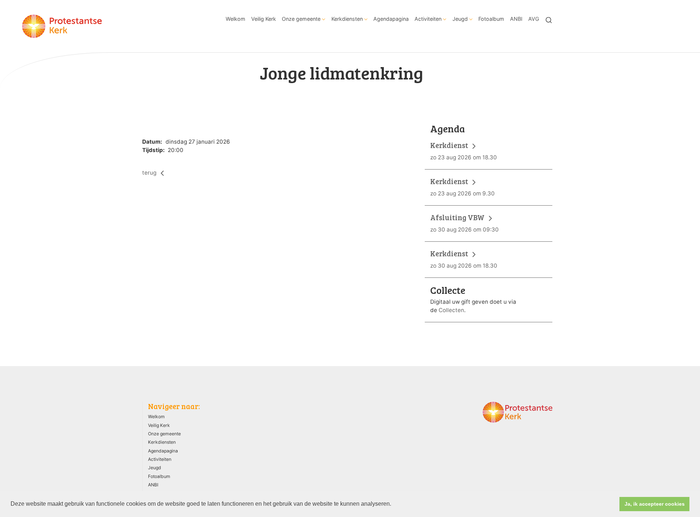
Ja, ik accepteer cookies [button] (655, 504)
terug (150, 172)
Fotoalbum (491, 19)
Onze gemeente (301, 19)
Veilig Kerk (263, 19)
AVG (533, 19)
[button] (394, 505)
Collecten (451, 310)
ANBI (516, 19)
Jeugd (460, 19)
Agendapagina (391, 19)
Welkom (235, 19)
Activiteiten (428, 19)
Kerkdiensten (347, 19)
